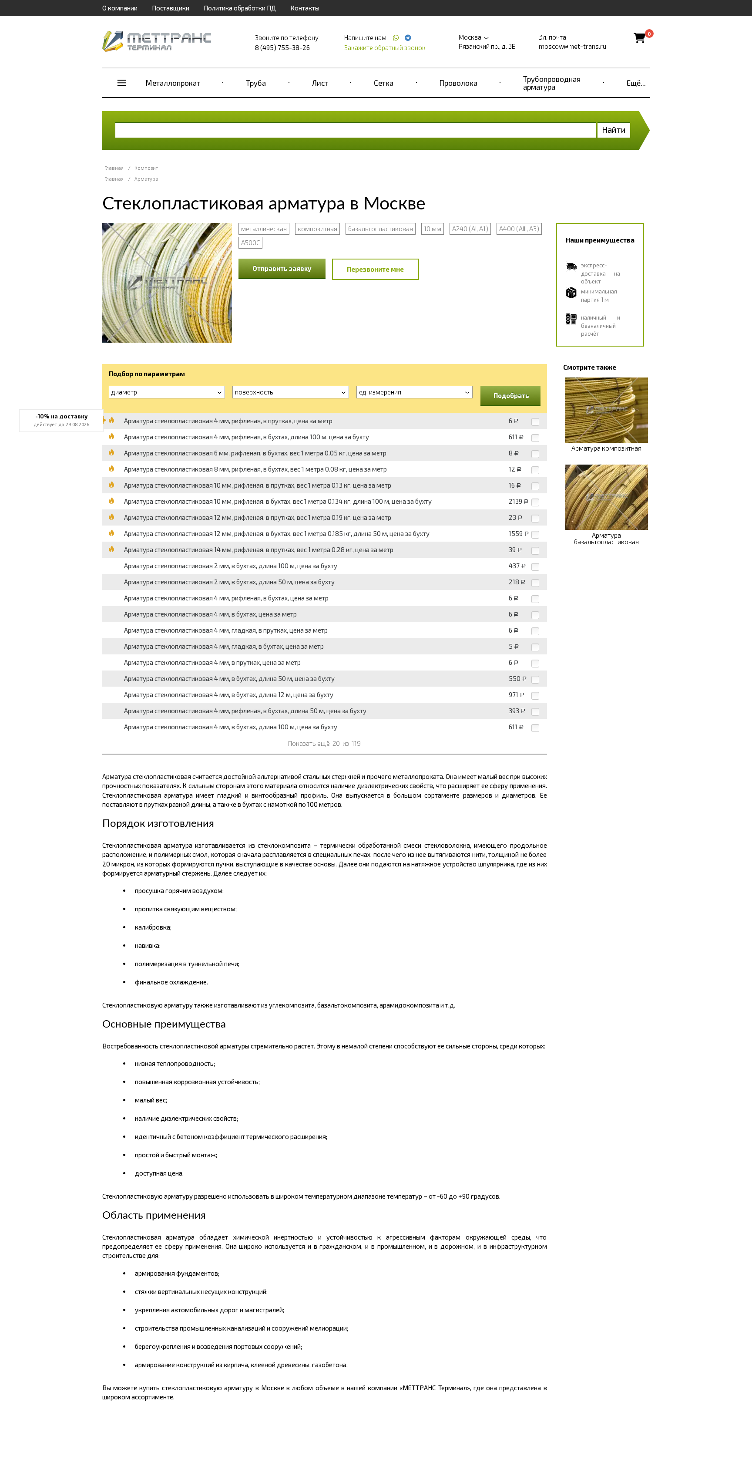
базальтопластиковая (380, 229)
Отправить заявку (282, 268)
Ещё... (636, 83)
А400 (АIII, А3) (519, 229)
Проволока (458, 83)
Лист (320, 83)
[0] (639, 37)
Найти (614, 130)
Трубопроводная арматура (552, 83)
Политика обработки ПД (240, 8)
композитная (317, 229)
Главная (114, 168)
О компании (120, 8)
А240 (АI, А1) (470, 229)
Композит (146, 168)
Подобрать (511, 395)
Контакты (304, 8)
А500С (250, 242)
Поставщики (170, 8)
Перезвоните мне (375, 269)
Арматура (146, 179)
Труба (256, 83)
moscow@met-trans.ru (572, 46)
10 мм (432, 229)
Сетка (383, 83)
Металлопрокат (173, 83)
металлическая (264, 229)
